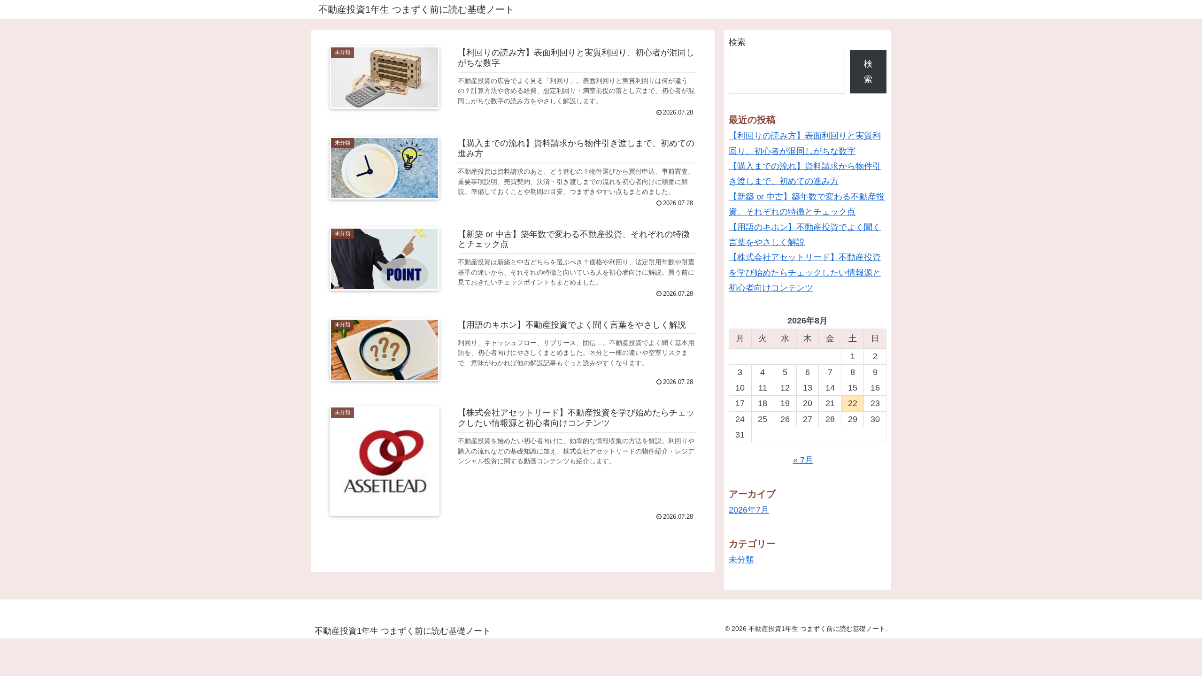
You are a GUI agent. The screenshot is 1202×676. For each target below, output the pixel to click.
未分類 (741, 559)
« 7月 (803, 460)
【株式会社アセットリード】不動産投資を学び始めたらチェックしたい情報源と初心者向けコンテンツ (805, 272)
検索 (737, 42)
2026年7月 (749, 510)
